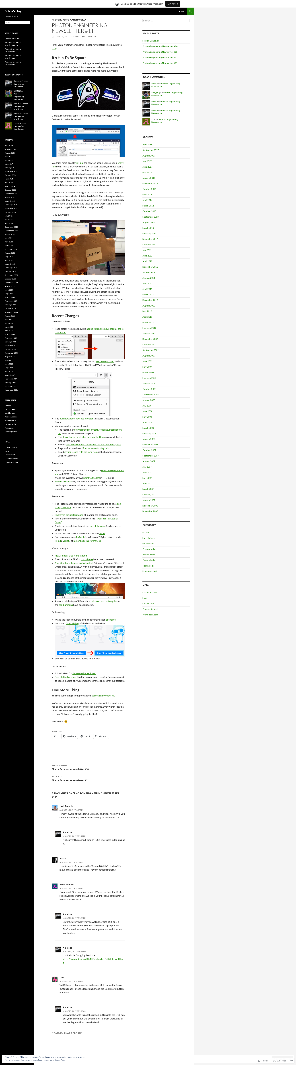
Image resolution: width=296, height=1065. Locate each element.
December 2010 (150, 300)
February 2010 (149, 328)
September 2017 (150, 150)
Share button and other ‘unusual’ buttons (84, 437)
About (182, 11)
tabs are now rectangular (104, 601)
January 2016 (148, 178)
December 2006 (150, 505)
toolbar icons (66, 604)
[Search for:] (166, 20)
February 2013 (149, 233)
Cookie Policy (60, 1060)
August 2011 (148, 278)
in (87, 540)
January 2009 (148, 383)
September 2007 (150, 455)
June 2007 (147, 472)
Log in (145, 598)
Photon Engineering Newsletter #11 (159, 63)
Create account (150, 592)
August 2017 (148, 155)
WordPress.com (150, 614)
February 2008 (149, 433)
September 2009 (150, 350)
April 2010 (147, 316)
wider (102, 533)
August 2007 (148, 461)
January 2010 (148, 333)
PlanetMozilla (78, 20)
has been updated (105, 361)
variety (66, 540)
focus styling (72, 623)
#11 (54, 48)
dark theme (87, 559)
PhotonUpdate (60, 20)
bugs (82, 540)
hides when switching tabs (95, 448)
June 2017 (147, 166)
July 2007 (147, 466)
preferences (94, 540)
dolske (76, 36)
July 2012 (147, 250)
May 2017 (147, 172)
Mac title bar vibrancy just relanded (73, 562)
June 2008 (147, 411)
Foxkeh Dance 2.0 (150, 40)
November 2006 (150, 511)
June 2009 (147, 361)
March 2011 (148, 294)
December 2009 (150, 339)
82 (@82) (155, 92)
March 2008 (148, 428)
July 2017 (147, 161)
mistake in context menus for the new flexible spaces (93, 444)
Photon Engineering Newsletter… (21, 84)
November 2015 (150, 183)
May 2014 (147, 194)
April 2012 (147, 261)
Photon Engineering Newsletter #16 (159, 46)
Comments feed (150, 609)
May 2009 (147, 366)
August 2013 (148, 222)
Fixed (58, 540)
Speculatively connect (66, 676)
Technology (148, 565)
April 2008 (147, 422)
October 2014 (149, 189)
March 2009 (148, 372)
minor (77, 540)
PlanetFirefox (148, 554)
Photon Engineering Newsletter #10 (70, 767)
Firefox (145, 532)
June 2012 (147, 255)
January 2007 (148, 500)
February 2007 (149, 494)
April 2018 (147, 144)
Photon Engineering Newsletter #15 (159, 51)
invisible (80, 537)
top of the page (98, 525)
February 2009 (149, 378)
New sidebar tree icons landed (71, 555)
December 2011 (150, 266)
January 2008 (148, 439)
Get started (173, 4)
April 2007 (147, 483)
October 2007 (149, 450)
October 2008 (149, 389)
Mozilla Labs (148, 543)
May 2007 (147, 478)
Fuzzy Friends (148, 538)
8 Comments (90, 36)
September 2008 (150, 394)
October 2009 (149, 344)
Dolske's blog (13, 11)
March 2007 (148, 489)
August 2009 (148, 355)
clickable (111, 619)
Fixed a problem (63, 481)
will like (79, 162)
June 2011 (147, 283)
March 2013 (148, 228)
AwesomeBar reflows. (84, 673)
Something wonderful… (104, 695)
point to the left (91, 477)
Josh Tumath (66, 806)
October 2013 (149, 211)
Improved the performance (69, 514)
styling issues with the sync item (81, 451)
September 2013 (150, 216)
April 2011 (147, 289)
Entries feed (148, 603)
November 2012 (150, 239)
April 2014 (147, 200)
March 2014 (148, 205)
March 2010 (148, 322)
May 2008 (147, 416)
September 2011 (150, 272)
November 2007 (150, 444)
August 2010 (148, 305)
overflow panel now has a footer (76, 418)
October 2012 (149, 244)
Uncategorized (149, 571)
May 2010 (147, 311)
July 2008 (147, 405)
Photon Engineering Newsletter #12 (70, 778)
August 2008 (148, 400)
